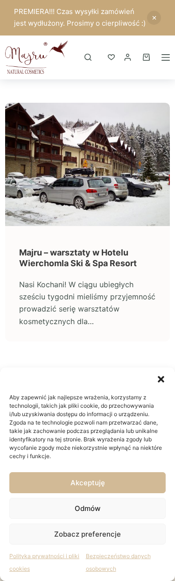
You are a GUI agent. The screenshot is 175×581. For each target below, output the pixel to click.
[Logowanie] (127, 57)
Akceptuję (87, 482)
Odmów (87, 508)
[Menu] (165, 57)
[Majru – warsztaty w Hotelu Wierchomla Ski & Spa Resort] (87, 164)
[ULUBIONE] (111, 57)
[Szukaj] (87, 57)
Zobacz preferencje (87, 534)
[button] (161, 379)
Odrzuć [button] (154, 18)
